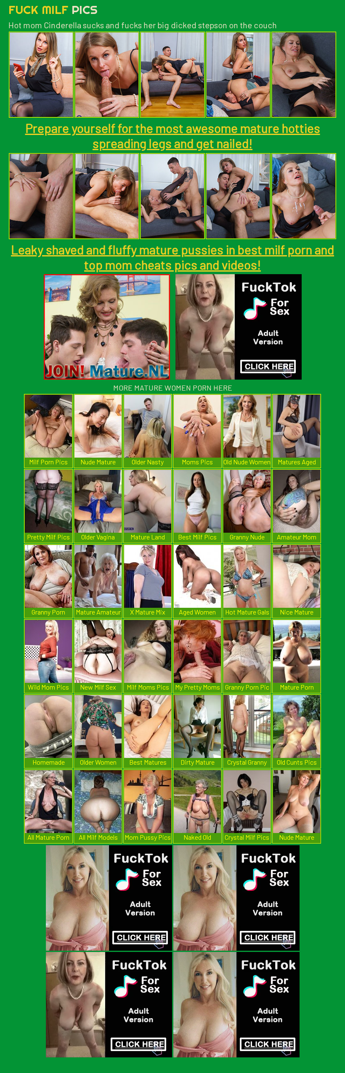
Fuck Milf (53, 9)
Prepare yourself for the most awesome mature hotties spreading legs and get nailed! (172, 135)
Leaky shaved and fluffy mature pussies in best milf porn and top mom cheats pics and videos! (172, 257)
